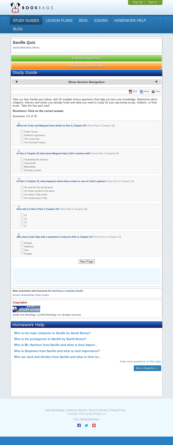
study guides (26, 20)
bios (83, 20)
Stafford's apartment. (34, 135)
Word (146, 91)
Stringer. (27, 243)
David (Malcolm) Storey (26, 47)
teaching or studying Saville (67, 291)
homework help (130, 20)
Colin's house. (30, 131)
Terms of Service (98, 410)
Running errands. (32, 170)
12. (25, 222)
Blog (18, 28)
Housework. (29, 163)
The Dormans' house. (34, 142)
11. (25, 226)
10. (25, 218)
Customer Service (76, 410)
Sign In (152, 2)
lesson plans (59, 20)
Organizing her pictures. (36, 159)
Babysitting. (29, 166)
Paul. (26, 250)
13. (25, 215)
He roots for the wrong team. (38, 187)
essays (101, 20)
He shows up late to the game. (39, 191)
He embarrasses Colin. (35, 198)
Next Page (86, 261)
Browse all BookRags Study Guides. (31, 295)
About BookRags (54, 410)
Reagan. (28, 253)
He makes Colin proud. (35, 194)
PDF (135, 91)
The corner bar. (31, 139)
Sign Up (138, 2)
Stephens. (28, 246)
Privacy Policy (117, 410)
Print (158, 91)
